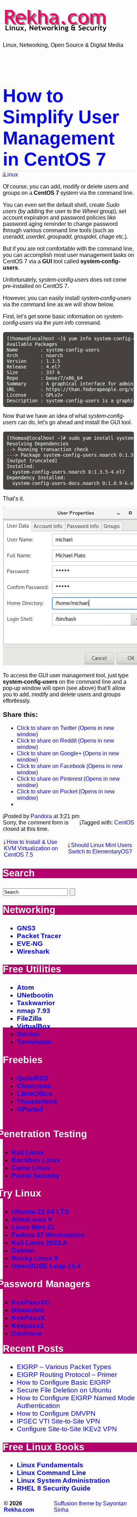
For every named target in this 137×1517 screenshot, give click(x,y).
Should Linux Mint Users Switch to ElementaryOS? (100, 848)
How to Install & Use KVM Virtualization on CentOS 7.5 (31, 848)
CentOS (124, 823)
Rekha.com (19, 1510)
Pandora (41, 816)
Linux (11, 175)
